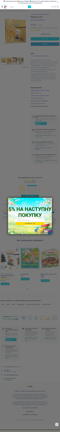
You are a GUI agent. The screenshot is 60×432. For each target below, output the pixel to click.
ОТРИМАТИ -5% (30, 223)
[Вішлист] (55, 7)
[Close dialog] (50, 200)
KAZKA (5, 7)
